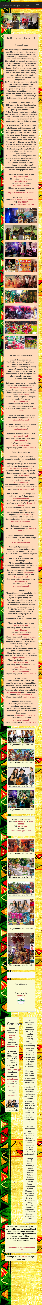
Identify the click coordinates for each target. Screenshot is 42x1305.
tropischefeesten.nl (21, 186)
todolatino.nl (12, 1046)
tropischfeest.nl (21, 181)
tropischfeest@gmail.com (24, 204)
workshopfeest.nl (21, 401)
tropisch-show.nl (21, 176)
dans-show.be (23, 394)
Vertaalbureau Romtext (12, 1080)
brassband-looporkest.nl (25, 715)
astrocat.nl (12, 1095)
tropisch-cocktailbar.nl (21, 657)
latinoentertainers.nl (21, 420)
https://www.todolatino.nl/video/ (21, 192)
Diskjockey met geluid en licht (15, 5)
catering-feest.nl (12, 1036)
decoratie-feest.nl (25, 514)
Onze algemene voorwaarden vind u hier (21, 1248)
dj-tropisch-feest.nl (24, 428)
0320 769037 (23, 202)
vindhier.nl (21, 995)
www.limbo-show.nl (26, 489)
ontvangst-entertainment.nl (21, 387)
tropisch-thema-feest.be (20, 521)
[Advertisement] (21, 1284)
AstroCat (23, 1256)
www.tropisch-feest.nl (21, 542)
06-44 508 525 (31, 199)
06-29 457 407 (17, 199)
